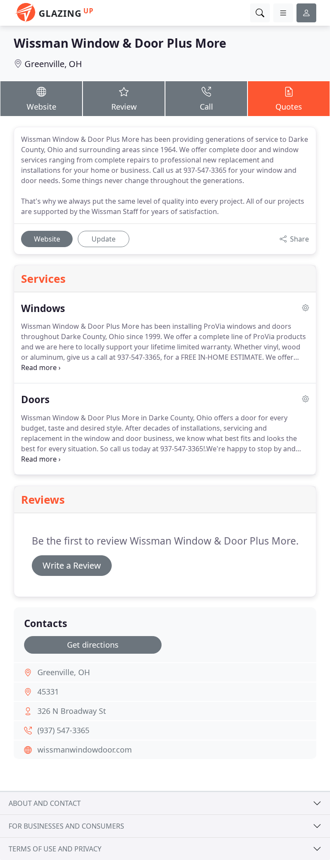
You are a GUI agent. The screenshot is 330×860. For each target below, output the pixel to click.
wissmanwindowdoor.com (84, 749)
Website (41, 106)
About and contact (45, 803)
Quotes (288, 106)
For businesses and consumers (66, 826)
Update (104, 239)
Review (124, 106)
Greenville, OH (53, 64)
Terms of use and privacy (55, 849)
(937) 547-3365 (63, 730)
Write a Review (72, 565)
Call (206, 106)
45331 (48, 691)
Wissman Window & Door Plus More (120, 43)
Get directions (93, 645)
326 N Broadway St (71, 711)
